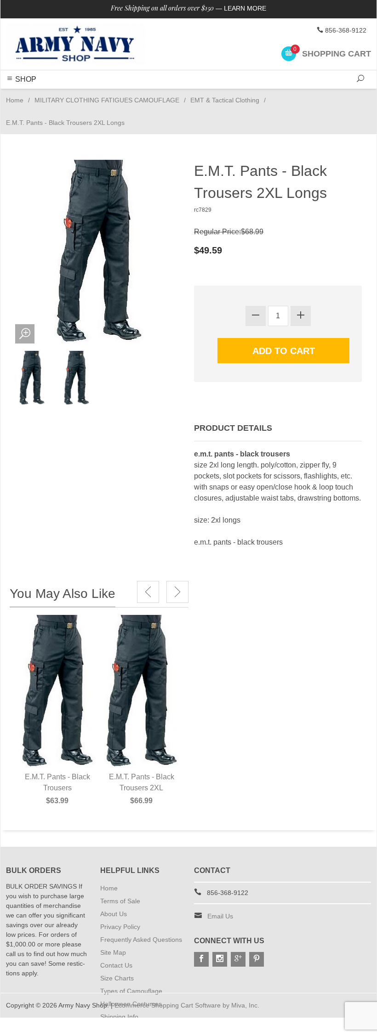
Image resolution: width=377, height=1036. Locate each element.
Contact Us (116, 965)
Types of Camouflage (131, 991)
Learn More (245, 8)
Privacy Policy (120, 926)
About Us (113, 914)
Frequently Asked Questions (141, 939)
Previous (148, 592)
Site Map (113, 952)
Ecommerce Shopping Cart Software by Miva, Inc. (186, 1005)
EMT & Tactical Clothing (224, 100)
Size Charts (117, 978)
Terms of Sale (120, 901)
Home (14, 100)
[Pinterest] (256, 959)
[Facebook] (201, 959)
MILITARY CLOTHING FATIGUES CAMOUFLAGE (106, 100)
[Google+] (238, 959)
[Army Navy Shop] (75, 44)
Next (177, 592)
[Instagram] (219, 959)
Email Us (220, 916)
